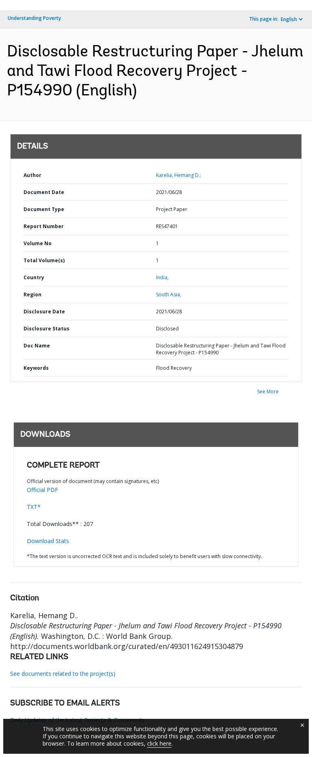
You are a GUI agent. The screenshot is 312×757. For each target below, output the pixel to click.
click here (159, 743)
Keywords (36, 367)
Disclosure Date (44, 311)
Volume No (38, 243)
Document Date (44, 192)
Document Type (44, 209)
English (289, 19)
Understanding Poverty (34, 18)
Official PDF (42, 490)
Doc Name (37, 345)
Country (34, 277)
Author (32, 175)
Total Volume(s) (44, 260)
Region (32, 294)
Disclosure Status (46, 328)
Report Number (44, 226)
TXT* (34, 507)
